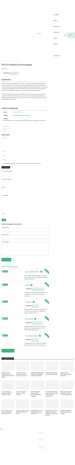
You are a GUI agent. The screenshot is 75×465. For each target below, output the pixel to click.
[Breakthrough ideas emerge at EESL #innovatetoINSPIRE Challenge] (37, 384)
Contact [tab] (5, 129)
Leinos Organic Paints (32, 272)
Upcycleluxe (29, 319)
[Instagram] (58, 6)
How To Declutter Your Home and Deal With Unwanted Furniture (7, 412)
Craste (27, 285)
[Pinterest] (67, 8)
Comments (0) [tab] (6, 126)
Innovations (41, 438)
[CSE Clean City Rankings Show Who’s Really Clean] (52, 366)
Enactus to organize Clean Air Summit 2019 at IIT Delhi (22, 412)
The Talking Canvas (31, 336)
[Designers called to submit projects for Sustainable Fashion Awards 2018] (37, 366)
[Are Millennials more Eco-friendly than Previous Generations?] (37, 403)
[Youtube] (73, 8)
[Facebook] (58, 3)
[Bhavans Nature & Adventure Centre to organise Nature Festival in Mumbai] (8, 366)
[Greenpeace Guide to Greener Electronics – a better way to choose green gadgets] (22, 366)
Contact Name (5, 227)
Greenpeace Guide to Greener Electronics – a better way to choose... (22, 374)
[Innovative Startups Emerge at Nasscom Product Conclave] (8, 384)
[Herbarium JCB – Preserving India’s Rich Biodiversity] (66, 366)
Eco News (41, 432)
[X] (58, 10)
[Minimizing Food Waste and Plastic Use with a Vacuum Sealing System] (66, 384)
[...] (35, 279)
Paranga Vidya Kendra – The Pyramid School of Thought (66, 412)
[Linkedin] (73, 5)
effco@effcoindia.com (18, 112)
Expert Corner (42, 447)
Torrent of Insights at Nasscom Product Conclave (21, 393)
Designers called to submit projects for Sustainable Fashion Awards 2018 (37, 374)
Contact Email (5, 234)
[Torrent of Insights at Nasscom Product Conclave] (22, 384)
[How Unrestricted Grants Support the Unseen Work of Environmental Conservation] (52, 384)
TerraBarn (28, 302)
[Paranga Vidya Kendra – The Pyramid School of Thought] (66, 403)
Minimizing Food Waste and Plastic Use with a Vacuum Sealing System (66, 393)
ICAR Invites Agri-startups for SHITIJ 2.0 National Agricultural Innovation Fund (47, 435)
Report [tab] (4, 131)
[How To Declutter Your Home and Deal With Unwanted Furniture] (8, 403)
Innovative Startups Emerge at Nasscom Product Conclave (6, 393)
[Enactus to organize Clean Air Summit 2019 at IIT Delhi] (22, 403)
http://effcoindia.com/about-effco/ (21, 115)
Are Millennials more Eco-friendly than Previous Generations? (37, 412)
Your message (5, 241)
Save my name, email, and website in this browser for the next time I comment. (22, 163)
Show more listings (8, 351)
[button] (65, 35)
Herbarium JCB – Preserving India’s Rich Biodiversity (65, 374)
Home (3, 60)
